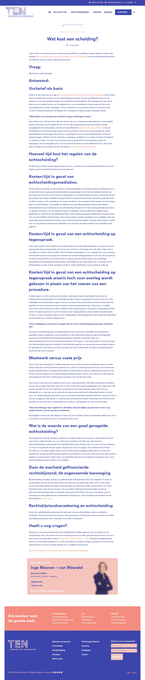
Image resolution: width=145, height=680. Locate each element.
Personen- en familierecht (72, 32)
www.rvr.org (47, 498)
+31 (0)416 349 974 (118, 623)
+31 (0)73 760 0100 (60, 623)
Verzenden (117, 657)
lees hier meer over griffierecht (91, 128)
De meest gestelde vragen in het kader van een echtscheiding (62, 57)
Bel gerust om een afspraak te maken (74, 538)
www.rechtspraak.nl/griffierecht (83, 147)
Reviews (49, 672)
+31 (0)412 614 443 (89, 623)
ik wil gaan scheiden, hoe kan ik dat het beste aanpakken (81, 95)
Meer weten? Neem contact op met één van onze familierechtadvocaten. (58, 551)
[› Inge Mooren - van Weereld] (102, 559)
